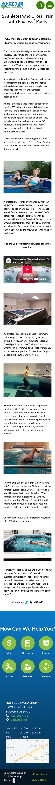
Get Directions (19, 719)
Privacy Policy (40, 773)
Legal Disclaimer (40, 779)
